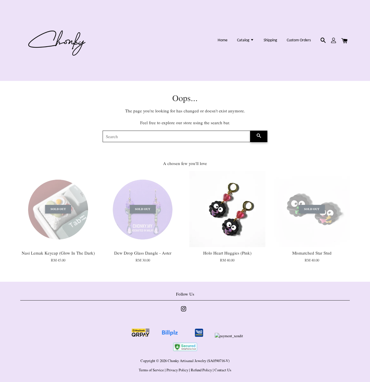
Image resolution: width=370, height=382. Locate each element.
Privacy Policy (177, 370)
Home (222, 40)
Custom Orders (299, 40)
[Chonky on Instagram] (184, 311)
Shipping (270, 40)
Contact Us (222, 370)
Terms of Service (151, 370)
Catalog (243, 40)
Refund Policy (201, 370)
